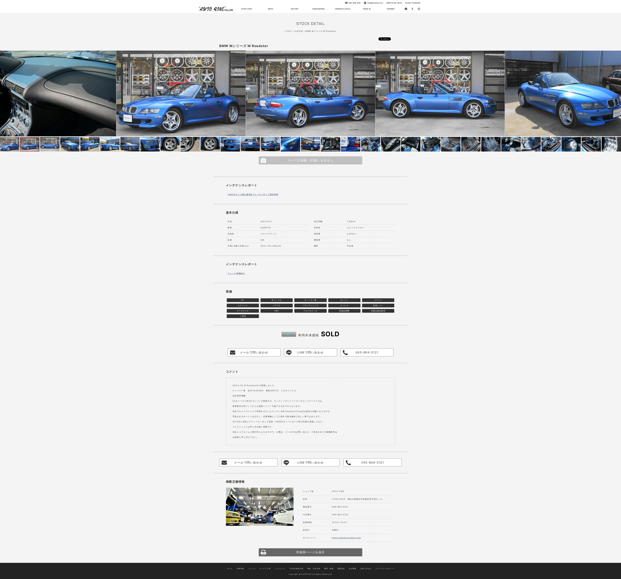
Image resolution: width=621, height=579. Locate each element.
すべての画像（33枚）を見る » (310, 160)
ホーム (230, 568)
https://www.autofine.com (346, 537)
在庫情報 (298, 31)
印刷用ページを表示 (310, 552)
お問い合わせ (365, 568)
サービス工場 (265, 568)
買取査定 (341, 568)
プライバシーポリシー (384, 568)
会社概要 (352, 568)
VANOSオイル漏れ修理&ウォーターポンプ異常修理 (253, 194)
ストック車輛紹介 (236, 273)
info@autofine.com (375, 3)
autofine (216, 9)
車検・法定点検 (313, 568)
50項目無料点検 (296, 568)
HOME (288, 31)
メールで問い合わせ (254, 352)
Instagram (419, 9)
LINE (406, 9)
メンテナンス (280, 568)
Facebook (412, 9)
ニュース (252, 568)
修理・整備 (329, 568)
